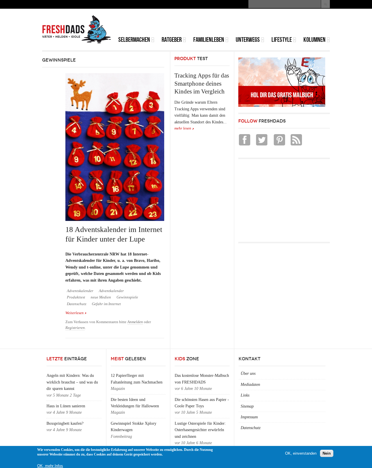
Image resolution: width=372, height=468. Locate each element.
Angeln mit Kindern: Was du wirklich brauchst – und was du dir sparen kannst (72, 382)
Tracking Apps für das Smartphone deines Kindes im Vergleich (201, 83)
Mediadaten (250, 384)
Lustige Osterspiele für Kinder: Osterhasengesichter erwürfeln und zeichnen (200, 430)
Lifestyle (281, 39)
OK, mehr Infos (50, 466)
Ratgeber (172, 39)
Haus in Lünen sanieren (65, 406)
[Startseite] (76, 29)
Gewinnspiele (127, 297)
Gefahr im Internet (106, 304)
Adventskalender (80, 291)
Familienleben (208, 39)
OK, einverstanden (300, 453)
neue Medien (101, 297)
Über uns (248, 373)
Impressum (249, 417)
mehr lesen (182, 128)
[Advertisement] (262, 23)
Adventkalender (111, 291)
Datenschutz (76, 304)
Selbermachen (134, 39)
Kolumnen (314, 39)
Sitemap (247, 406)
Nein (327, 453)
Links (245, 395)
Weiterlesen (76, 313)
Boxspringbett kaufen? (64, 423)
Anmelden (135, 322)
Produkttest (76, 297)
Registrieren (75, 328)
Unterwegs (248, 39)
